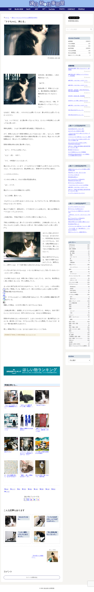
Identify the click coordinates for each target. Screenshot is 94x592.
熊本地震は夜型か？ (73, 177)
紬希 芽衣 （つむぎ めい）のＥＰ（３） (78, 105)
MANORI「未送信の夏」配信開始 (76, 96)
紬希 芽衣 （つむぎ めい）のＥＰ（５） (78, 80)
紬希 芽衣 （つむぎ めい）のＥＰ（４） (78, 85)
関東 (42, 489)
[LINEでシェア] (4, 299)
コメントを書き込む (32, 577)
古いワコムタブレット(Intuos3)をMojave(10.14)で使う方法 (76, 180)
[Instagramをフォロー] (28, 499)
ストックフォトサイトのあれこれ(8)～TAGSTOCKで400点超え (77, 143)
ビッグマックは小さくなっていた (76, 193)
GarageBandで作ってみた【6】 (76, 128)
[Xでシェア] (4, 289)
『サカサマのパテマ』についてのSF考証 (78, 185)
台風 (36, 489)
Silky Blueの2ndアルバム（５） (76, 110)
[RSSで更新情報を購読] (38, 499)
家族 (30, 489)
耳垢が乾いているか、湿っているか (77, 172)
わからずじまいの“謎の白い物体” (76, 131)
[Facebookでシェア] (4, 292)
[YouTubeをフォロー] (31, 499)
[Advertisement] (37, 66)
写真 (25, 489)
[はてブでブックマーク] (4, 296)
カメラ (13, 489)
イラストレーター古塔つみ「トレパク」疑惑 (79, 136)
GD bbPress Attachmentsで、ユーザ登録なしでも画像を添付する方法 (78, 155)
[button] (4, 302)
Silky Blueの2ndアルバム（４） (76, 114)
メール (7, 491)
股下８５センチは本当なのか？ (76, 182)
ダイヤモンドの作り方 (73, 174)
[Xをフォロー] (25, 499)
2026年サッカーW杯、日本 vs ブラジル (78, 100)
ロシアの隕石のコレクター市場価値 (77, 152)
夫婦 (48, 489)
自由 (7, 489)
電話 (54, 489)
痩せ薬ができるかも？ (73, 149)
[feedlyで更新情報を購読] (35, 499)
